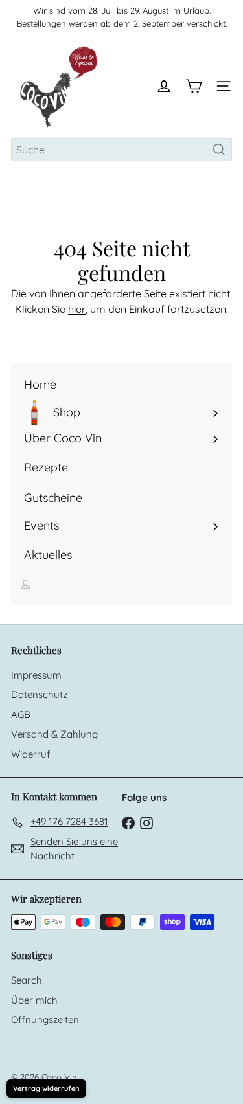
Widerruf (30, 754)
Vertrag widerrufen (46, 1088)
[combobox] (121, 149)
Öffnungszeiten (45, 1019)
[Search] (219, 149)
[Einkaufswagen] (194, 86)
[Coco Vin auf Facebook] (128, 822)
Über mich (34, 1000)
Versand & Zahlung (54, 734)
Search (26, 980)
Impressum (36, 675)
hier (77, 308)
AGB (20, 714)
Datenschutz (39, 694)
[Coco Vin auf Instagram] (146, 822)
